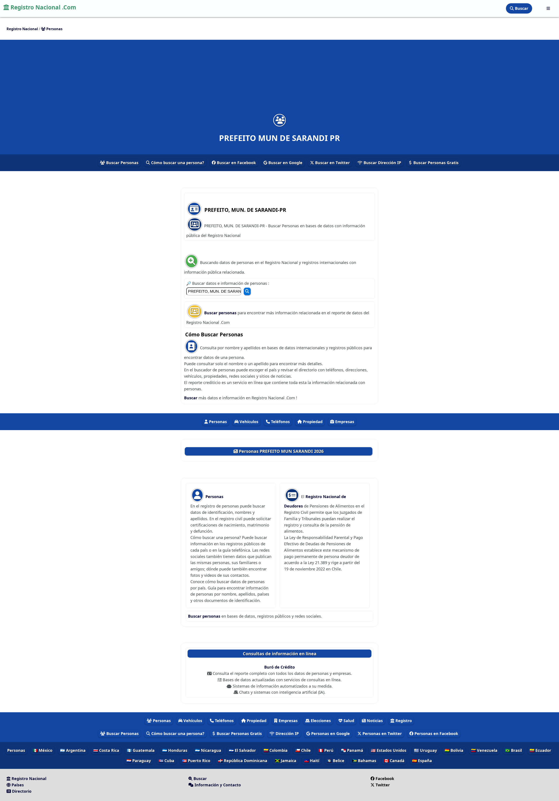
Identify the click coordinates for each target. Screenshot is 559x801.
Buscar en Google (284, 162)
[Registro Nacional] (548, 8)
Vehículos (248, 421)
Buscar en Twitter (332, 162)
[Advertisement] (279, 79)
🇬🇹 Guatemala (141, 750)
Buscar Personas (121, 162)
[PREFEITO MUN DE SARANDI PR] (279, 120)
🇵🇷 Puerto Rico (196, 760)
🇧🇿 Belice (335, 760)
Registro (403, 720)
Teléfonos (280, 421)
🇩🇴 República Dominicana (242, 760)
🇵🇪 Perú (325, 750)
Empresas (344, 421)
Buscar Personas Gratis (435, 162)
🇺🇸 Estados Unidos (388, 750)
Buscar (521, 8)
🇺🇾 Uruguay (425, 750)
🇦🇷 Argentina (73, 750)
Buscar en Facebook (236, 162)
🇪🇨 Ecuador (540, 750)
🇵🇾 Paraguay (138, 760)
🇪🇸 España (422, 760)
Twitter (382, 784)
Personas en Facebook (435, 733)
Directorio (21, 791)
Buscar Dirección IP (381, 162)
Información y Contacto (217, 784)
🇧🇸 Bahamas (364, 760)
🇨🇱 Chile (303, 750)
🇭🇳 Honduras (174, 750)
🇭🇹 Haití (311, 760)
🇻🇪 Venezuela (484, 750)
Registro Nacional (28, 778)
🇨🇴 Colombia (276, 750)
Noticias (374, 720)
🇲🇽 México (42, 750)
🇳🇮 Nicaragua (208, 750)
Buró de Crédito (279, 667)
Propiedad (312, 421)
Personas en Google (330, 733)
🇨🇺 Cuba (166, 760)
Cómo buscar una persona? (177, 162)
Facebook (384, 778)
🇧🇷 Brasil (513, 750)
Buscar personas (221, 312)
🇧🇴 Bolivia (454, 750)
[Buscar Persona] (247, 291)
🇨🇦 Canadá (394, 760)
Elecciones (320, 720)
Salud (348, 720)
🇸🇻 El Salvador (242, 750)
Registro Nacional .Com (42, 7)
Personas (217, 421)
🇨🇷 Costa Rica (106, 750)
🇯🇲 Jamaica (285, 760)
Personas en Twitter (381, 733)
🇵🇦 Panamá (352, 750)
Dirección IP (286, 733)
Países (17, 784)
